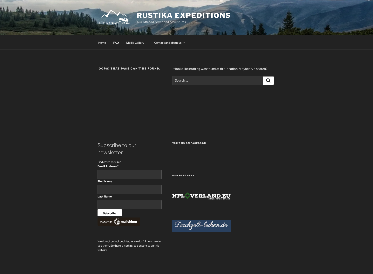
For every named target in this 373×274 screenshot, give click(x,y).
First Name (105, 181)
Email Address (108, 166)
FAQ (116, 42)
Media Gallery (135, 42)
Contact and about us (167, 42)
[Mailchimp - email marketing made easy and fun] (119, 224)
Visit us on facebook (189, 143)
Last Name (105, 196)
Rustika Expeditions (184, 15)
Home (102, 42)
